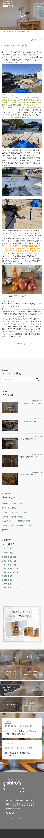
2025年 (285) (9, 557)
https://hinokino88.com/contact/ (15, 304)
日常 (21, 503)
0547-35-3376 (23, 804)
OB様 (29, 525)
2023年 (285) (9, 564)
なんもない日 (7, 525)
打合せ (24, 512)
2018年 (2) (7, 583)
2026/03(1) (7, 548)
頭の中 (5, 529)
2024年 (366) (9, 560)
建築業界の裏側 (24, 521)
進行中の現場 (16, 516)
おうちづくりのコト (10, 512)
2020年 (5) (7, 576)
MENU (22, 789)
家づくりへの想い (9, 508)
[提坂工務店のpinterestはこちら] (13, 813)
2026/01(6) (7, 552)
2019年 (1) (7, 580)
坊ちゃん (20, 525)
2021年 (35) (8, 572)
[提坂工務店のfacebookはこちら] (10, 813)
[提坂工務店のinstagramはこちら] (7, 813)
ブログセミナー (8, 521)
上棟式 (13, 503)
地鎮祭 (5, 503)
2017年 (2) (7, 587)
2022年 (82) (8, 568)
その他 (5, 516)
